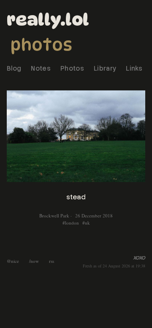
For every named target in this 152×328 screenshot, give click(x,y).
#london (70, 223)
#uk (86, 223)
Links (134, 68)
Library (105, 68)
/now (34, 261)
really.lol (48, 19)
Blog (14, 68)
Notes (41, 68)
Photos (41, 44)
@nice (13, 261)
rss (51, 261)
